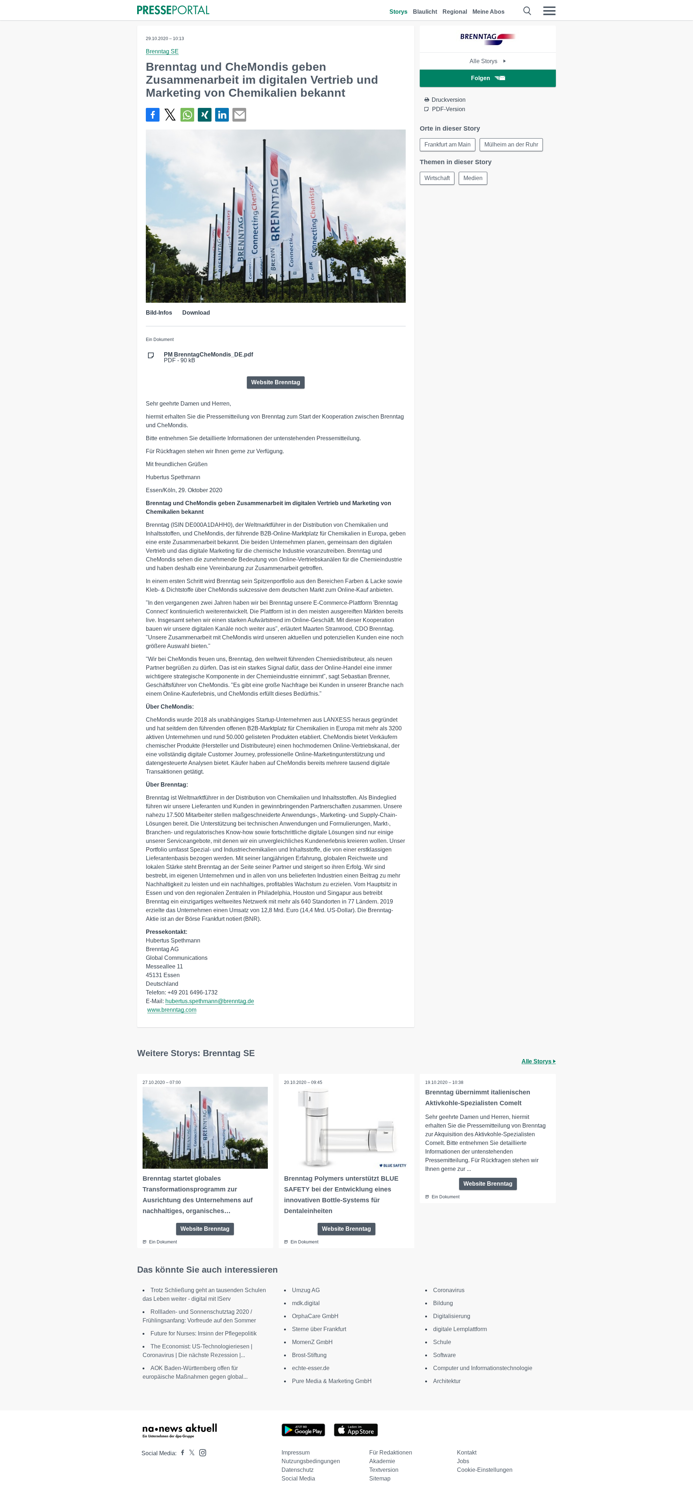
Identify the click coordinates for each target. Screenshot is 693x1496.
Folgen (480, 78)
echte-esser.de (311, 1368)
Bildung (443, 1303)
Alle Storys (484, 61)
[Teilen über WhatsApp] (187, 115)
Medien (473, 178)
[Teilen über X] (170, 115)
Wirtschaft (437, 178)
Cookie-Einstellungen (485, 1470)
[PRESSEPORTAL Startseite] (173, 10)
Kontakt (466, 1452)
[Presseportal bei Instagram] (200, 1452)
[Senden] (239, 115)
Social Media (298, 1478)
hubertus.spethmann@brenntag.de (209, 1001)
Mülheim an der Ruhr (511, 144)
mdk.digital (306, 1303)
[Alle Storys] (488, 46)
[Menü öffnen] (549, 11)
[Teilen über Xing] (205, 115)
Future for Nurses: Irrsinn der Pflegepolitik (204, 1333)
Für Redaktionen (390, 1452)
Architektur (447, 1381)
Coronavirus (449, 1290)
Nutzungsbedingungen (311, 1461)
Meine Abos (488, 12)
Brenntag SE (162, 51)
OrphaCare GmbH (315, 1316)
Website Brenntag (275, 382)
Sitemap (380, 1478)
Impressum (296, 1452)
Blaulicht (425, 12)
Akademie (382, 1461)
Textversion (383, 1470)
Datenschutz (298, 1470)
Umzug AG (306, 1290)
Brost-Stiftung (309, 1355)
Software (444, 1355)
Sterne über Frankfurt (319, 1329)
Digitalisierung (451, 1316)
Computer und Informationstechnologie (482, 1368)
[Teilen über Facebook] (153, 115)
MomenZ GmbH (312, 1342)
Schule (442, 1342)
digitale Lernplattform (460, 1329)
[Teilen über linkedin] (222, 115)
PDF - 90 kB (208, 357)
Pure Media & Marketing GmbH (332, 1381)
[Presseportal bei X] (189, 1453)
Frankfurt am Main (447, 144)
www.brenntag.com (171, 1010)
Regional (455, 12)
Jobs (463, 1461)
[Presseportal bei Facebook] (180, 1453)
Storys (398, 12)
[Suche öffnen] (527, 11)
